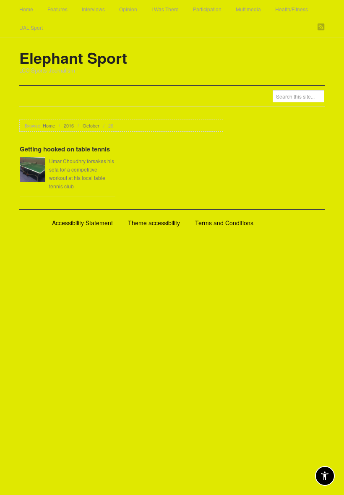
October (91, 125)
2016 (69, 125)
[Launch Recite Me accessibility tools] (325, 476)
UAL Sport (31, 27)
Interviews (93, 9)
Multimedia (248, 9)
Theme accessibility (154, 223)
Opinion (128, 9)
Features (57, 9)
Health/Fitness (291, 9)
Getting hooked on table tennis (65, 149)
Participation (207, 9)
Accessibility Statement (82, 223)
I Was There (165, 9)
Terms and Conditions (224, 223)
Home (26, 9)
